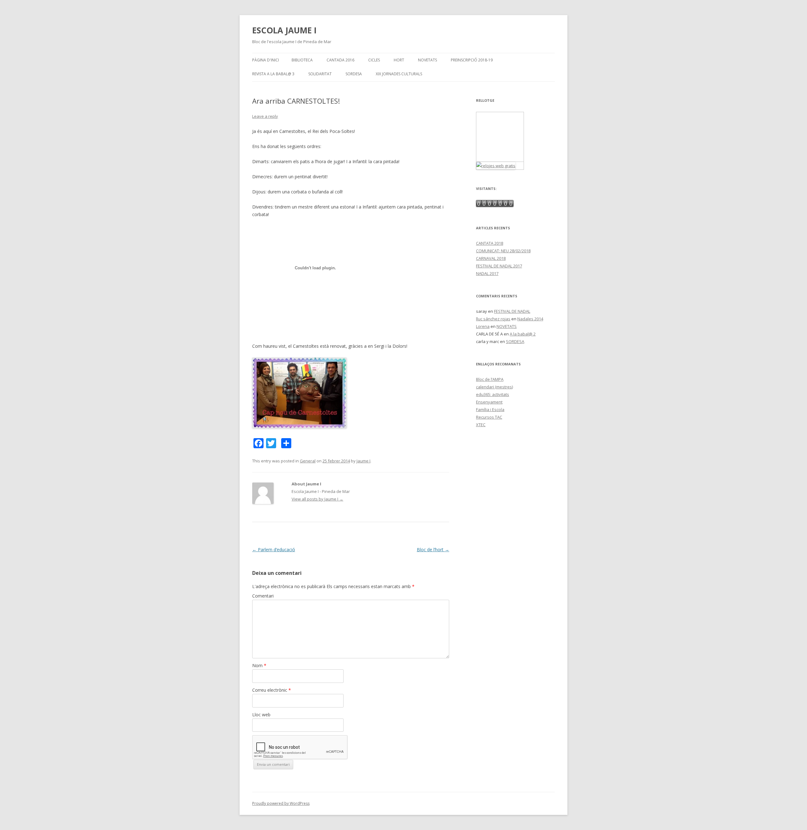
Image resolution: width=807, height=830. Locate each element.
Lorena (483, 326)
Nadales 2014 (530, 319)
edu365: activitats (492, 394)
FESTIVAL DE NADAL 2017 (499, 266)
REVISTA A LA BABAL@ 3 (273, 74)
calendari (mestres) (494, 387)
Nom (259, 665)
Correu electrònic (271, 690)
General (308, 461)
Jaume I (363, 461)
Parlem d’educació (273, 549)
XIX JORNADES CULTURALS (399, 74)
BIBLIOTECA (302, 60)
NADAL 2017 (487, 273)
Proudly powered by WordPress (281, 803)
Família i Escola (490, 409)
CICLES (374, 60)
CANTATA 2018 (489, 243)
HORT (399, 60)
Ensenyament (489, 402)
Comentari (263, 596)
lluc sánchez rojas (493, 319)
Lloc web (261, 715)
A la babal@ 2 (523, 334)
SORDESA (353, 74)
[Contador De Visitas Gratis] (495, 205)
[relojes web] (500, 158)
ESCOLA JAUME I (284, 30)
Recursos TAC (489, 417)
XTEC (480, 424)
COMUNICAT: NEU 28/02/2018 (503, 251)
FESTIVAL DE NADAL (512, 311)
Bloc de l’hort (433, 549)
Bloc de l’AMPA (489, 379)
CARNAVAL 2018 (491, 258)
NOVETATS (427, 60)
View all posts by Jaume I (317, 499)
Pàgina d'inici (265, 60)
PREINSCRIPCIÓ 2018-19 (472, 60)
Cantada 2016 (340, 60)
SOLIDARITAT (320, 74)
